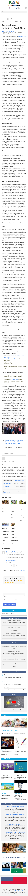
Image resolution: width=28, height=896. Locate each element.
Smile (21, 580)
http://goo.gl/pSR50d (11, 560)
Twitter (15, 361)
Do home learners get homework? (15, 824)
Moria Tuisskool (18, 793)
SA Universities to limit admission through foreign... (21, 447)
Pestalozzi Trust (14, 379)
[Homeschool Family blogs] (7, 723)
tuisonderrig (12, 440)
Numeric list (5, 580)
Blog (3, 31)
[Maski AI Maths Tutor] (7, 767)
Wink (13, 583)
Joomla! (4, 892)
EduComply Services (14, 645)
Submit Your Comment (9, 604)
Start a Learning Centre (14, 658)
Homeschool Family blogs (7, 730)
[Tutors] (20, 723)
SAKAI (5, 138)
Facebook (22, 7)
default (7, 440)
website (19, 551)
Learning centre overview (14, 651)
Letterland (3, 793)
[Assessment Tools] (20, 742)
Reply (10, 562)
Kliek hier (21, 321)
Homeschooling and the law (14, 627)
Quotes (12, 580)
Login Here (22, 570)
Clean (14, 580)
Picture (17, 578)
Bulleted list (21, 578)
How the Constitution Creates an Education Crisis (5, 534)
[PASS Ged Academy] (20, 767)
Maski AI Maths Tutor (6, 774)
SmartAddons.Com (19, 890)
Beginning (6, 681)
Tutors (15, 730)
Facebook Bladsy (12, 358)
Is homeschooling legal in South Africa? (15, 806)
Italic (8, 578)
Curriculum (6, 687)
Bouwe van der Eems (10, 31)
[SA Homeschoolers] (14, 3)
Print (14, 19)
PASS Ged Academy (19, 774)
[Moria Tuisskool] (20, 786)
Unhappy (10, 583)
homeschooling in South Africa (12, 441)
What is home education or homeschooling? (15, 832)
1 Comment (6, 33)
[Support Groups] (7, 742)
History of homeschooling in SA (14, 633)
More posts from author (20, 480)
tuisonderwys (20, 440)
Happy (18, 580)
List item (8, 580)
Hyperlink (14, 578)
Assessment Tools (18, 749)
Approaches (7, 674)
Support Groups (5, 749)
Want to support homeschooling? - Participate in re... (9, 447)
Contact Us (5, 882)
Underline (10, 578)
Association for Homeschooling (12, 443)
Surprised (5, 583)
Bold (5, 578)
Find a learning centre (14, 663)
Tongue (8, 583)
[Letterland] (7, 786)
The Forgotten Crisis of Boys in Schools (22, 512)
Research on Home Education (14, 620)
